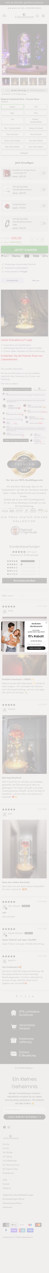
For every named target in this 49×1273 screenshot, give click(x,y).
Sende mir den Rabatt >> (36, 648)
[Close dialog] (46, 623)
